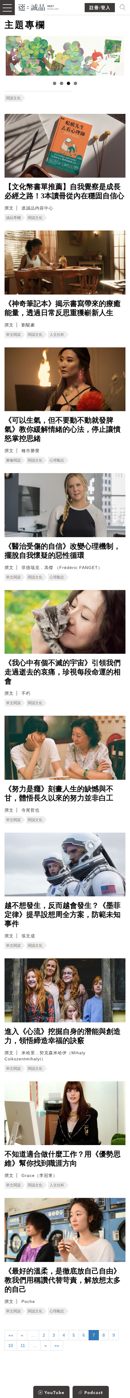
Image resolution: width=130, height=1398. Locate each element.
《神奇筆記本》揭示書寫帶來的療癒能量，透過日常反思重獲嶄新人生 (63, 308)
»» (56, 1345)
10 (10, 1345)
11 (23, 1345)
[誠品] (39, 7)
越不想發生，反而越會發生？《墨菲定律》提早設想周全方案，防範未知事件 (63, 915)
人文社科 (57, 334)
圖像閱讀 (13, 460)
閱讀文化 (13, 98)
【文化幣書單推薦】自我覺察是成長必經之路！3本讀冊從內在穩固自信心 (64, 191)
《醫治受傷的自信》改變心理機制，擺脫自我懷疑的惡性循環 (63, 550)
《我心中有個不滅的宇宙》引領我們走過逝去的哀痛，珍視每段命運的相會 (63, 672)
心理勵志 (57, 460)
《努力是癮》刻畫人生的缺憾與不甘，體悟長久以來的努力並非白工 (59, 793)
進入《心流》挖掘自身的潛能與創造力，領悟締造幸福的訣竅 (63, 1036)
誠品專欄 (13, 218)
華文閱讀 (13, 334)
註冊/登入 (100, 7)
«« (10, 1335)
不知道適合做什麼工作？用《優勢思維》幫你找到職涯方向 (63, 1158)
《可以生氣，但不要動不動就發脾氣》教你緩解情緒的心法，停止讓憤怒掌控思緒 (63, 429)
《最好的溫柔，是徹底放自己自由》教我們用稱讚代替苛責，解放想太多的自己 (63, 1280)
